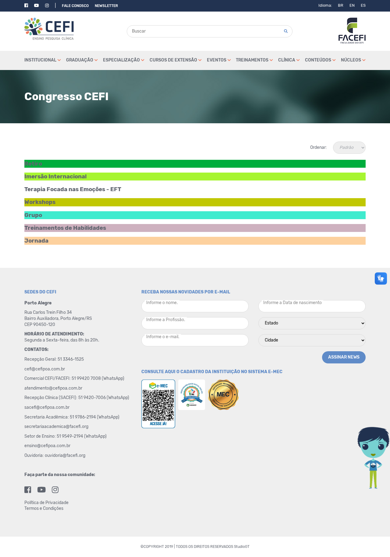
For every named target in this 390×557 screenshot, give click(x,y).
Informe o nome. (162, 302)
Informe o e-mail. (162, 336)
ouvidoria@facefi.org (65, 455)
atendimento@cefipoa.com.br (53, 388)
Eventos (216, 60)
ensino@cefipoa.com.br (47, 445)
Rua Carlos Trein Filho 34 (48, 312)
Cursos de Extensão (173, 60)
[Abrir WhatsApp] (375, 541)
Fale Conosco (75, 6)
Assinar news (344, 357)
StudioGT (242, 547)
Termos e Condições (43, 508)
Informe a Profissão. (165, 319)
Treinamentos (252, 60)
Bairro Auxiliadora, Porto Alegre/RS (58, 318)
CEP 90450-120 (39, 324)
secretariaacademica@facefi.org (56, 426)
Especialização (121, 60)
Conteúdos (318, 60)
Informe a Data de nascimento (292, 302)
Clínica (286, 60)
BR (340, 5)
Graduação (79, 60)
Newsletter (106, 6)
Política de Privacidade (46, 502)
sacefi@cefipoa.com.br (46, 407)
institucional (40, 60)
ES (363, 5)
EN (352, 5)
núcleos (351, 60)
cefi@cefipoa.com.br (44, 369)
